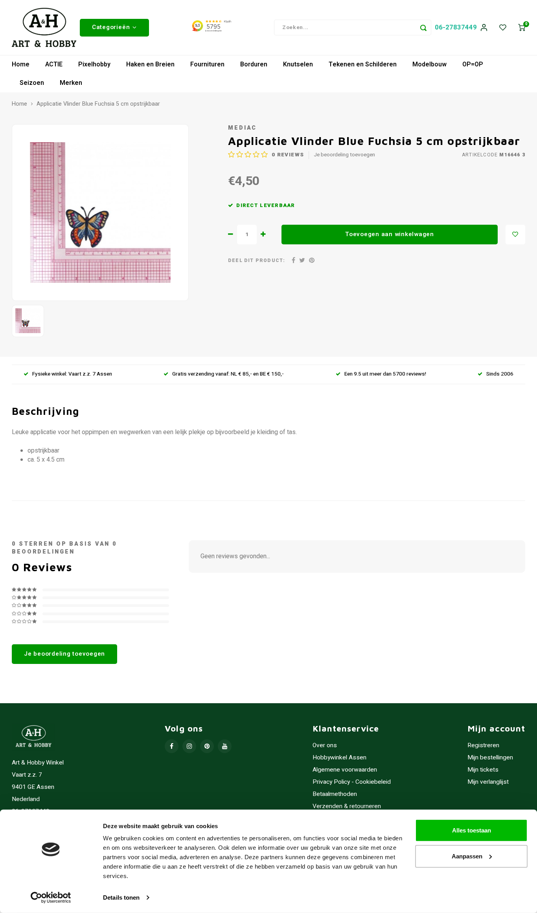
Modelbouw (429, 64)
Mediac (242, 128)
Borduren (253, 64)
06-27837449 (456, 27)
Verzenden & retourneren (347, 806)
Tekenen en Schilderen (363, 64)
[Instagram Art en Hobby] (189, 746)
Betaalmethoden (335, 794)
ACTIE (54, 64)
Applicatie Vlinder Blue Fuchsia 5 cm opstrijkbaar (98, 104)
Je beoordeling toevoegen (344, 155)
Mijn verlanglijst (488, 781)
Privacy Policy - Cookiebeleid (352, 781)
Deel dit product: (256, 260)
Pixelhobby (94, 64)
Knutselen (298, 64)
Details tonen (121, 897)
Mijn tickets (482, 769)
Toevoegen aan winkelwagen (389, 234)
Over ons (325, 745)
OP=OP (472, 64)
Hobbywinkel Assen (339, 757)
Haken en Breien (150, 64)
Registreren (483, 745)
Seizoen (32, 83)
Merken (71, 83)
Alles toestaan (471, 830)
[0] (521, 27)
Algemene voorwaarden (345, 769)
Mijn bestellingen (490, 757)
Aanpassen (467, 855)
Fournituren (207, 64)
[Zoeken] (423, 27)
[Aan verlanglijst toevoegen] (515, 234)
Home (20, 64)
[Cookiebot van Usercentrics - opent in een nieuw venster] (51, 898)
